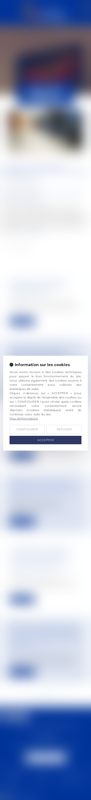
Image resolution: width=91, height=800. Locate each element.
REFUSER (64, 429)
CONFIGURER (27, 429)
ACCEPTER (45, 440)
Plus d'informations (24, 418)
